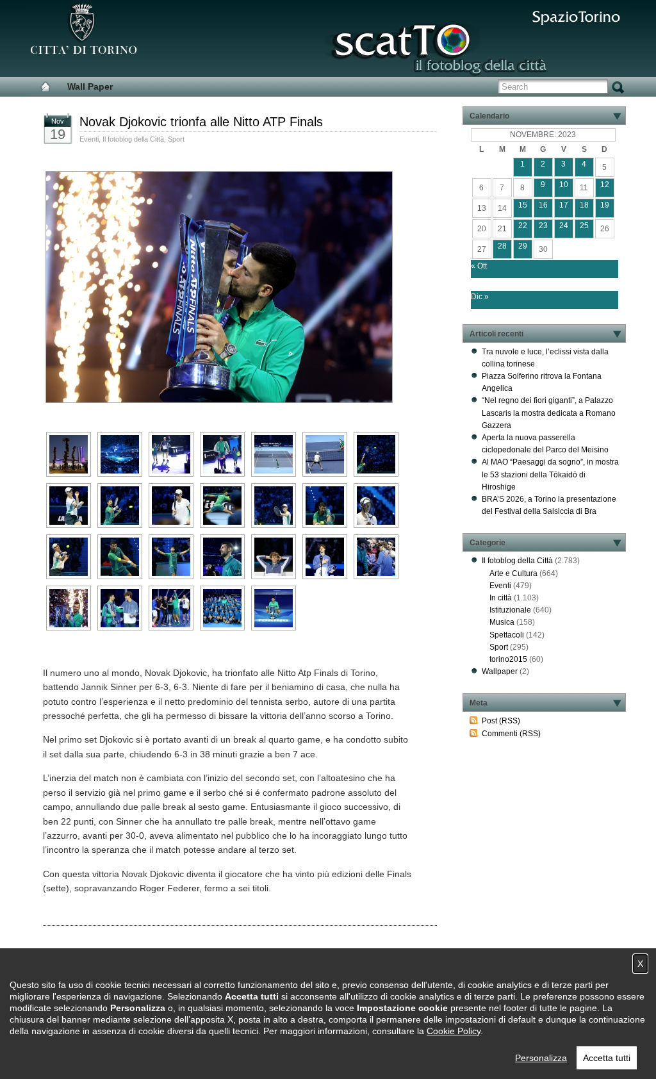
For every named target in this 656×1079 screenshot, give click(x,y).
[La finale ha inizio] (273, 454)
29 (522, 246)
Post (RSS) (501, 720)
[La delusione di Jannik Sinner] (273, 557)
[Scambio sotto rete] (325, 454)
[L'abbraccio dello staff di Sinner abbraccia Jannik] (376, 557)
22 (522, 225)
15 (522, 205)
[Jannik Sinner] (171, 454)
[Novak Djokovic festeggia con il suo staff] (171, 608)
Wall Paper (90, 86)
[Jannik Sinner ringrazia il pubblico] (325, 557)
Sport (176, 139)
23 (543, 225)
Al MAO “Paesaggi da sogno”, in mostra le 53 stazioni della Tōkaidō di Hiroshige (550, 474)
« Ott (479, 265)
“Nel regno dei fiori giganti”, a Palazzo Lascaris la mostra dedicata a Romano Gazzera (549, 412)
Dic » (480, 296)
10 (563, 184)
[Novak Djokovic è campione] (171, 557)
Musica (501, 622)
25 (584, 225)
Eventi (89, 139)
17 (563, 205)
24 (563, 225)
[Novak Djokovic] (222, 454)
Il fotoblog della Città (133, 139)
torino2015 (508, 659)
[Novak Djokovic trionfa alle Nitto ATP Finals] (218, 400)
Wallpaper (500, 671)
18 (584, 205)
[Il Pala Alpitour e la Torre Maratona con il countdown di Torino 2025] (68, 454)
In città (500, 597)
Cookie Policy (453, 1031)
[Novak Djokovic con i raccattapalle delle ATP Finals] (222, 608)
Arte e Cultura (513, 573)
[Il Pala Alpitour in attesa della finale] (120, 454)
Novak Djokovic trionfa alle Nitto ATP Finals (201, 122)
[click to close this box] (617, 116)
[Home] (45, 86)
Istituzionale (510, 609)
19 (604, 205)
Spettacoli (506, 634)
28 (502, 246)
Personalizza (541, 1058)
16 (543, 205)
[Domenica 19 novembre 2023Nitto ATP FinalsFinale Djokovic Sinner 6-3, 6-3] (325, 505)
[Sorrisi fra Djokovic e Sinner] (120, 608)
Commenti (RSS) (511, 733)
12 (604, 184)
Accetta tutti (606, 1058)
